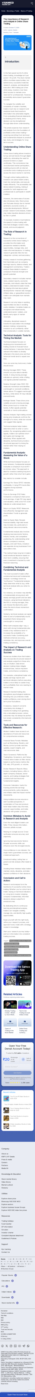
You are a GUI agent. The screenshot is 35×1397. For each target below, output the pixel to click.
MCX (2, 1332)
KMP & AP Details (8, 1157)
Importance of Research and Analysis (17, 946)
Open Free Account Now (17, 1395)
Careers (4, 1162)
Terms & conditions (7, 1313)
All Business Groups (7, 1269)
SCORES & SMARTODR (8, 1334)
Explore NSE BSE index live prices (14, 1210)
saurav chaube (12, 30)
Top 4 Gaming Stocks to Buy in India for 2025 (20, 1109)
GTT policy (4, 1327)
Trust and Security (7, 1329)
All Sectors (20, 1266)
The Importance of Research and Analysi (18, 955)
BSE (2, 1320)
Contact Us (5, 1252)
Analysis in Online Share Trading (21, 940)
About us (4, 1154)
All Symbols (11, 1266)
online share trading (12, 949)
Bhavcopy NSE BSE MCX (10, 1201)
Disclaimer (4, 1311)
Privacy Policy (27, 1077)
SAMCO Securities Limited (9, 1352)
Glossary (4, 1188)
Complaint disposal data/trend (12, 1235)
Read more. (4, 1383)
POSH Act (4, 1336)
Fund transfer (6, 1224)
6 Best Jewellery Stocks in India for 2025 (20, 1125)
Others (3, 1266)
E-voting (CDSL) (6, 1339)
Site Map (4, 1315)
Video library (6, 1182)
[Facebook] (2, 1347)
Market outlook (7, 1185)
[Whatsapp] (28, 1347)
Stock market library (9, 1179)
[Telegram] (24, 1347)
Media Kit (4, 1168)
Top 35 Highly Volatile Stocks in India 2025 (18, 1104)
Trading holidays (7, 1221)
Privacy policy (5, 1322)
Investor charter (7, 1233)
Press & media (6, 1160)
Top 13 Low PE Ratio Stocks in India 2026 (19, 1097)
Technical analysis (11, 952)
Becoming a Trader (13, 11)
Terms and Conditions (18, 1079)
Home (3, 11)
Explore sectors (7, 1204)
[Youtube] (19, 1347)
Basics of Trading (26, 11)
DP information (7, 1227)
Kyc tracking (6, 1249)
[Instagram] (11, 1347)
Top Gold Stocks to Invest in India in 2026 (19, 1117)
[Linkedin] (15, 1347)
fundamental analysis (12, 943)
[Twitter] (7, 1347)
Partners (4, 1165)
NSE (2, 1318)
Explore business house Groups (13, 1207)
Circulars (4, 1230)
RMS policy (4, 1325)
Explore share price (8, 1199)
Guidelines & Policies (8, 1238)
